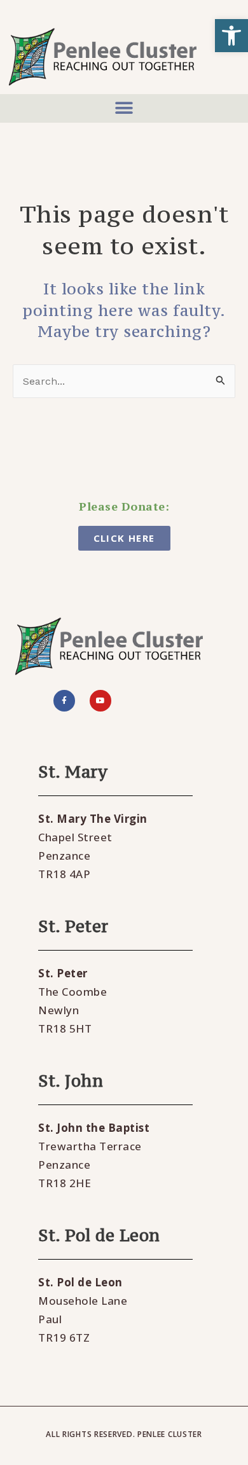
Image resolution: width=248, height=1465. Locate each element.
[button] (124, 108)
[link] (231, 35)
